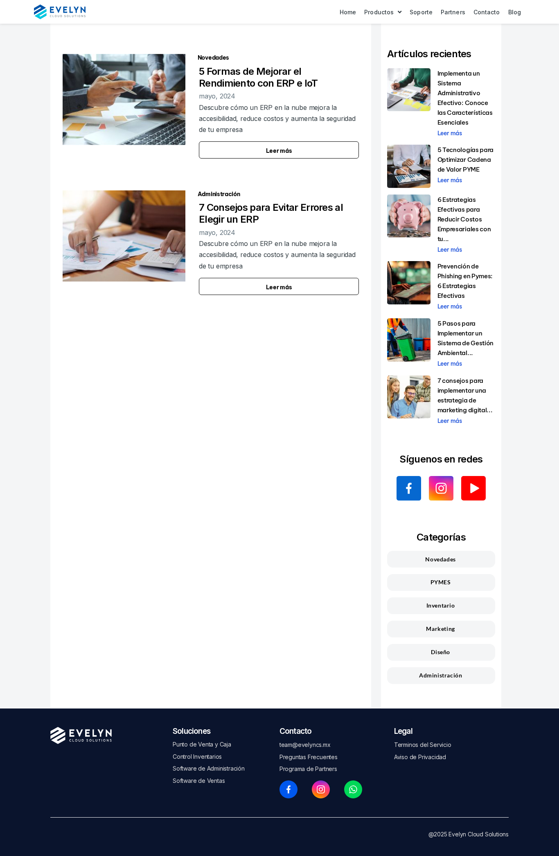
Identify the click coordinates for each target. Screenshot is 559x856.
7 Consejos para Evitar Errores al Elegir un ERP (271, 213)
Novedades (213, 57)
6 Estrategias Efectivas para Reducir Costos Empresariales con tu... (464, 219)
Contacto (296, 731)
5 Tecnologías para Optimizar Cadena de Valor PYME (465, 159)
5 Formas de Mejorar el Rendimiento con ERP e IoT (258, 77)
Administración (219, 194)
